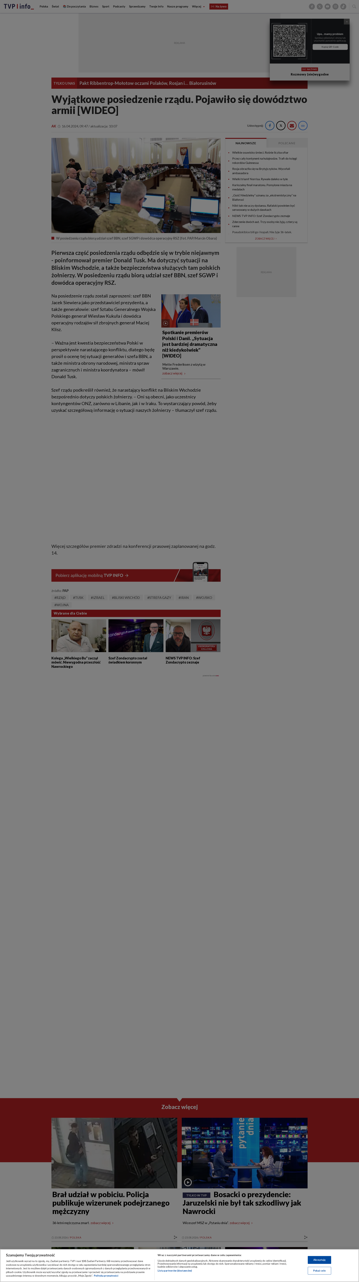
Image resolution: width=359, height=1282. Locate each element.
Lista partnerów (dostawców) (175, 1270)
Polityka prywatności (106, 1275)
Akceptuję (319, 1259)
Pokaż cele (319, 1270)
